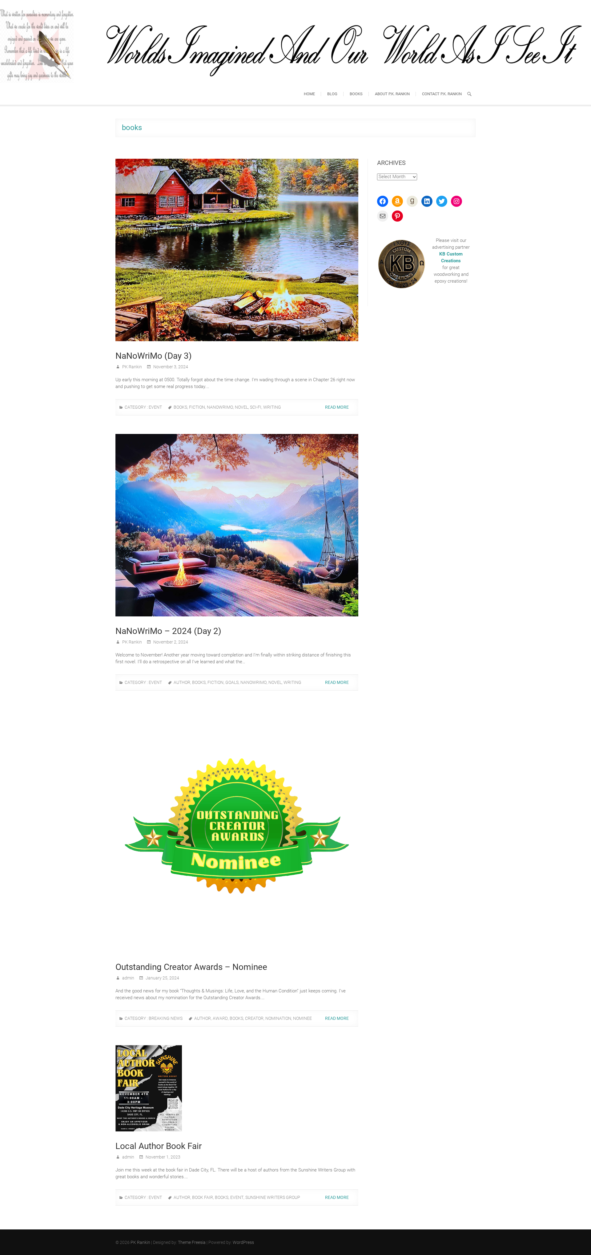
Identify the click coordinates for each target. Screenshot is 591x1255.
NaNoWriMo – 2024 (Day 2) (168, 631)
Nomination (278, 1018)
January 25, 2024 (162, 977)
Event (155, 407)
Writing (272, 407)
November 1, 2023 (162, 1157)
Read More (337, 407)
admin (127, 977)
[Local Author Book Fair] (236, 1088)
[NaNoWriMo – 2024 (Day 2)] (236, 525)
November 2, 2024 (170, 642)
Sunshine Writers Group (272, 1197)
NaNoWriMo (220, 407)
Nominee (302, 1018)
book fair (202, 1197)
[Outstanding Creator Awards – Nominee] (236, 830)
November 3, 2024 (170, 366)
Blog (332, 94)
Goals (232, 682)
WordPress (243, 1242)
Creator (254, 1018)
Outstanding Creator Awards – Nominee (191, 967)
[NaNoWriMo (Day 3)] (236, 250)
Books (356, 94)
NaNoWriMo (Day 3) (153, 356)
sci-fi (255, 407)
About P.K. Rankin (392, 94)
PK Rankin (131, 366)
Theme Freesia (192, 1242)
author (182, 682)
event (236, 1197)
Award (220, 1018)
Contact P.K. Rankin (442, 94)
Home (309, 94)
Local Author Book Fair (158, 1146)
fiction (197, 407)
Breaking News (166, 1018)
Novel (241, 407)
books (180, 407)
